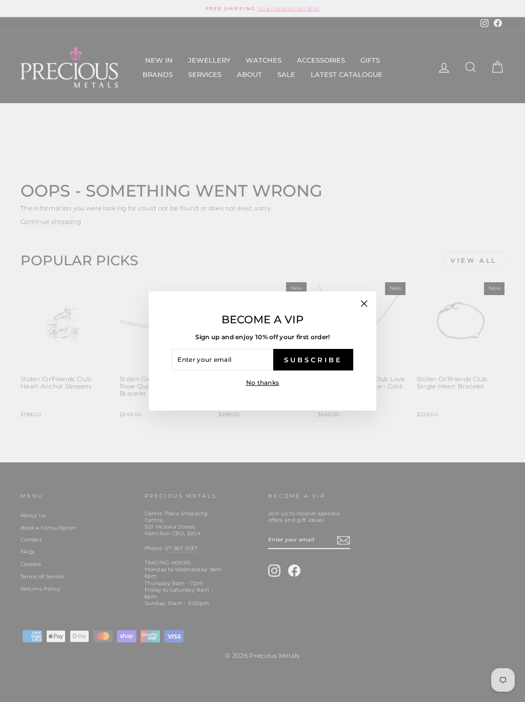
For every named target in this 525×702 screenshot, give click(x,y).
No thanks (262, 382)
